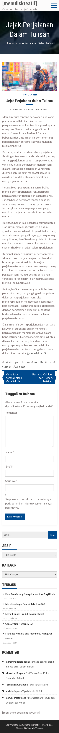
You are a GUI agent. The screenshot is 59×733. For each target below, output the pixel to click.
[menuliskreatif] (19, 3)
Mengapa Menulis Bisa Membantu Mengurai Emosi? (28, 636)
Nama (9, 452)
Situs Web (11, 481)
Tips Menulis (29, 94)
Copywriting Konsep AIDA (19, 623)
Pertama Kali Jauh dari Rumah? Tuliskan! (42, 378)
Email (9, 466)
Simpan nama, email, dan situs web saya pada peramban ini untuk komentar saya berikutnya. (28, 503)
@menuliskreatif (36, 353)
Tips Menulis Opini (38, 684)
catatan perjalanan (17, 362)
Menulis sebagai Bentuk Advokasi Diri (25, 604)
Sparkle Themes (35, 728)
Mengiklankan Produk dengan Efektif (24, 613)
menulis (38, 362)
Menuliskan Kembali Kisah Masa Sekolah (13, 378)
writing (20, 366)
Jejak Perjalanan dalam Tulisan (29, 101)
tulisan (7, 366)
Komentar (12, 412)
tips (49, 362)
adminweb (18, 109)
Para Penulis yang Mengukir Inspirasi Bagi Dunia (30, 594)
